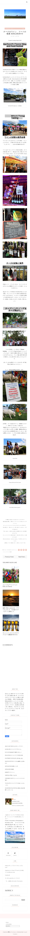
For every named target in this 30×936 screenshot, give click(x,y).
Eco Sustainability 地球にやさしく (13, 752)
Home (7, 922)
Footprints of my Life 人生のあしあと (14, 758)
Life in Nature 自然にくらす (11, 766)
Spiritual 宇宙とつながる (11, 775)
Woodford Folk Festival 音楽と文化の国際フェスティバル (15, 789)
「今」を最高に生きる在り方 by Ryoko (14, 881)
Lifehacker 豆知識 (9, 769)
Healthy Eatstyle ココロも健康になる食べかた (15, 762)
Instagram (8, 855)
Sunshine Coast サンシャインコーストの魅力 (14, 28)
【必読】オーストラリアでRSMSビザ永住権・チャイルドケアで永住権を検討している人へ (14, 816)
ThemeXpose (13, 932)
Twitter (14, 855)
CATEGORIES (9, 924)
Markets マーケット (10, 772)
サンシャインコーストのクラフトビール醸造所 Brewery (11, 633)
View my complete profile (18, 805)
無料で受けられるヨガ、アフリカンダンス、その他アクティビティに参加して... (11, 609)
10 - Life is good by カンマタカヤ (12, 878)
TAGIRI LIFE (7, 875)
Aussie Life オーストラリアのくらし (13, 749)
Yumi (13, 36)
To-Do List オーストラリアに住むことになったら (14, 784)
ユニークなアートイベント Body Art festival (10, 585)
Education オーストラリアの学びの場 (14, 755)
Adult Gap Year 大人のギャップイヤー (14, 746)
